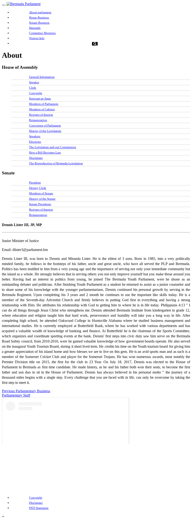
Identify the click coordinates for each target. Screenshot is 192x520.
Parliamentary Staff (16, 395)
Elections (35, 141)
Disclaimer (36, 158)
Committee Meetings (42, 33)
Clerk (32, 87)
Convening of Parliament (45, 125)
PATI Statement (38, 508)
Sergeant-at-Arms (40, 98)
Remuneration (38, 120)
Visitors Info (36, 38)
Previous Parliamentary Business (26, 391)
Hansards (35, 28)
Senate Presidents (40, 204)
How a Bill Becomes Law (45, 152)
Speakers (34, 136)
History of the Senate (42, 198)
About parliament (40, 12)
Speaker (34, 82)
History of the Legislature (45, 131)
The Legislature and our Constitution (52, 147)
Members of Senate (41, 193)
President (35, 182)
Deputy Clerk (37, 188)
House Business (39, 17)
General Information (42, 77)
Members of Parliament (43, 104)
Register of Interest (41, 114)
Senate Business (39, 22)
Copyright (35, 93)
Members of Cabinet (42, 109)
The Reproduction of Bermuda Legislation (56, 163)
